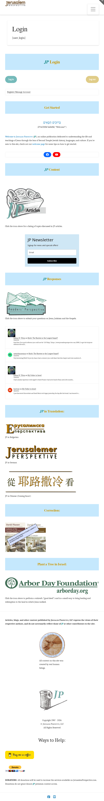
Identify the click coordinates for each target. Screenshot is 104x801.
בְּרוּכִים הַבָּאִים (52, 122)
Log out (92, 79)
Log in (11, 79)
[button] (93, 9)
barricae (17, 389)
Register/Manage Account (18, 92)
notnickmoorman (20, 354)
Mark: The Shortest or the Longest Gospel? (43, 338)
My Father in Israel (35, 375)
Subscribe (52, 260)
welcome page (38, 144)
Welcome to (19, 136)
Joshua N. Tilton (19, 338)
